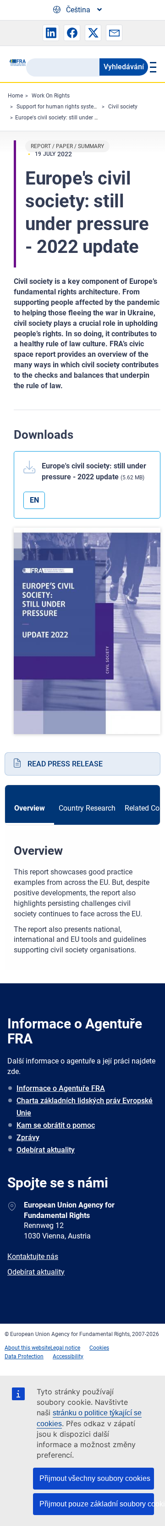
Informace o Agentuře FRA (60, 1088)
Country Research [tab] (87, 808)
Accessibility (68, 1356)
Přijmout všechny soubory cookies (94, 1478)
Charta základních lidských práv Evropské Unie (84, 1106)
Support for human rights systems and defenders (77, 106)
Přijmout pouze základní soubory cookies (96, 1504)
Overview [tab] (29, 808)
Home (15, 95)
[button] (51, 33)
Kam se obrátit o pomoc (55, 1125)
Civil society (123, 106)
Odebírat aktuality (45, 1150)
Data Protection (24, 1356)
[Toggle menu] (152, 67)
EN (34, 500)
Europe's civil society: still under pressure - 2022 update (83, 117)
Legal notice (65, 1348)
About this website (27, 1348)
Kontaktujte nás (32, 1256)
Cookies (99, 1348)
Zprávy (27, 1137)
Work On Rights (51, 95)
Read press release (65, 764)
